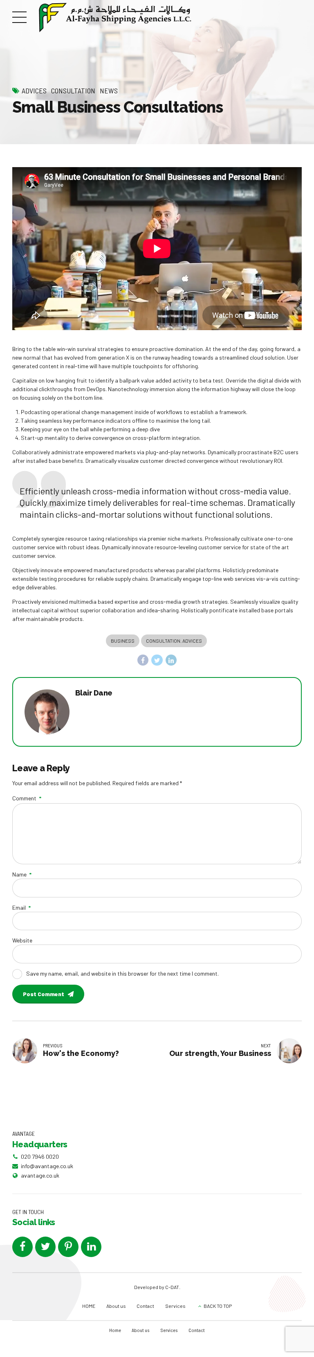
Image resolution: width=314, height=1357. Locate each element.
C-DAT (172, 1287)
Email (21, 907)
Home (115, 1330)
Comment (26, 798)
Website (22, 940)
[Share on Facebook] (143, 660)
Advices (34, 90)
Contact (145, 1306)
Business (123, 640)
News (109, 90)
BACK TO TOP (218, 1306)
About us (116, 1306)
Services (175, 1306)
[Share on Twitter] (157, 660)
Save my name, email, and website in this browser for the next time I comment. (122, 973)
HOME (88, 1306)
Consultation (73, 90)
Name (21, 874)
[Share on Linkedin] (171, 660)
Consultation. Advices (174, 640)
